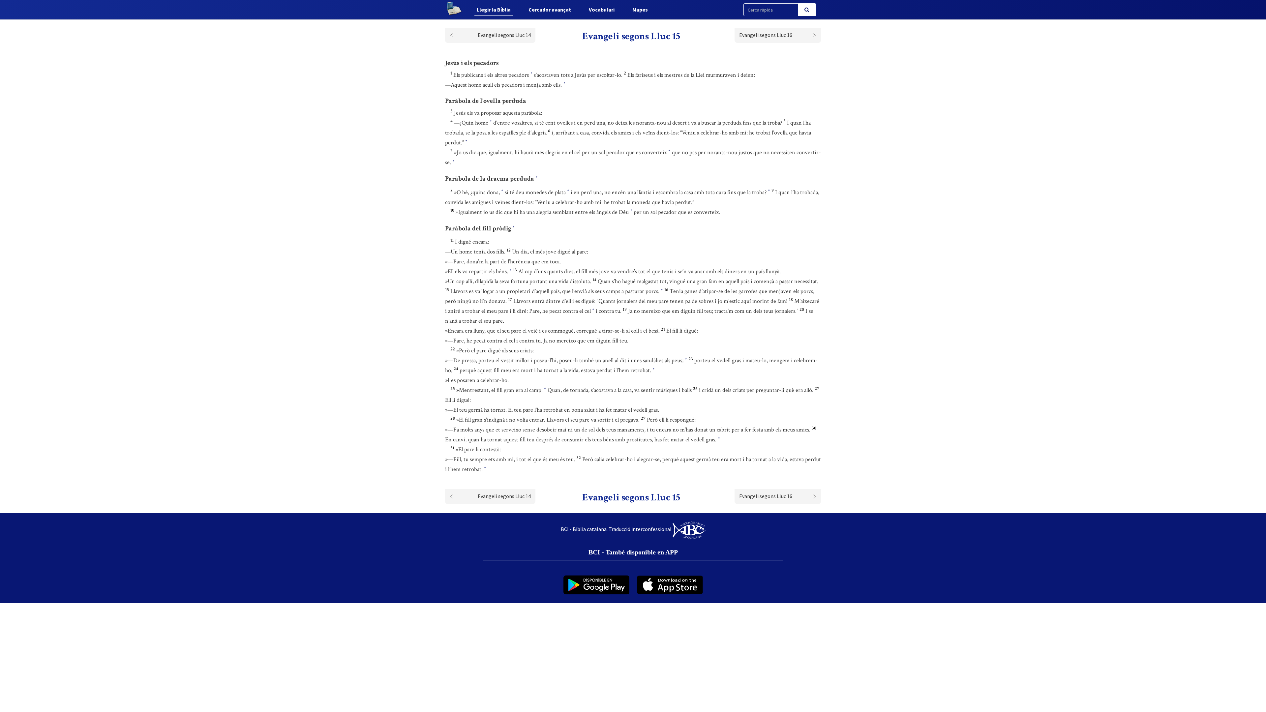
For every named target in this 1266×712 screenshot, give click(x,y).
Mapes (640, 9)
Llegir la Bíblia (494, 9)
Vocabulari (602, 9)
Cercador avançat (549, 9)
